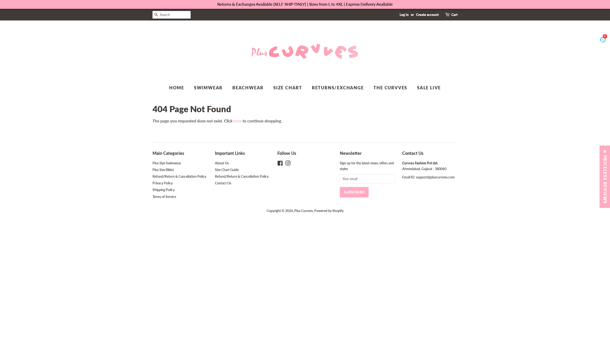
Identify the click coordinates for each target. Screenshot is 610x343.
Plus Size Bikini (163, 170)
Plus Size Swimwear (166, 163)
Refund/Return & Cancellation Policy (179, 176)
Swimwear (208, 87)
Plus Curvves (303, 211)
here (238, 120)
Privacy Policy (162, 183)
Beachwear (248, 87)
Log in (404, 15)
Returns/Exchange (338, 87)
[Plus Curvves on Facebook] (280, 164)
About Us (222, 163)
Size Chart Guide (227, 170)
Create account (427, 15)
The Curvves (390, 87)
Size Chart (287, 87)
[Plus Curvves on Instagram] (287, 164)
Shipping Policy (163, 190)
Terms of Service (164, 197)
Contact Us (223, 183)
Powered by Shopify (329, 211)
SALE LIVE (429, 87)
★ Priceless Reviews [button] (605, 177)
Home (176, 87)
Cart (454, 15)
